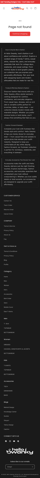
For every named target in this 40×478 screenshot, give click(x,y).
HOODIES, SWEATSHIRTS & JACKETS (17, 349)
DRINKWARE (8, 391)
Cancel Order (8, 214)
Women (6, 285)
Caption (6, 429)
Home (6, 276)
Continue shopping (20, 34)
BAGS (6, 395)
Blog (5, 260)
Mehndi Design (9, 407)
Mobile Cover (8, 307)
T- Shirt (6, 323)
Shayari (6, 420)
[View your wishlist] (31, 8)
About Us (7, 235)
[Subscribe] (32, 467)
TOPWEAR (7, 328)
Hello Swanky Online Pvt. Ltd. (15, 474)
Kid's (5, 290)
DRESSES (7, 344)
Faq (5, 239)
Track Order (8, 205)
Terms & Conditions (10, 251)
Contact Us (8, 201)
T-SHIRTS (7, 365)
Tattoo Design (8, 425)
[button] (4, 8)
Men (5, 281)
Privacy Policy (9, 230)
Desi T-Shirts (8, 311)
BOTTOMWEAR (9, 332)
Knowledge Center (10, 411)
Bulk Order (7, 298)
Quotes (6, 416)
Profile (6, 264)
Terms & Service (9, 226)
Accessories (8, 294)
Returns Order (9, 209)
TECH (6, 386)
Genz (5, 303)
